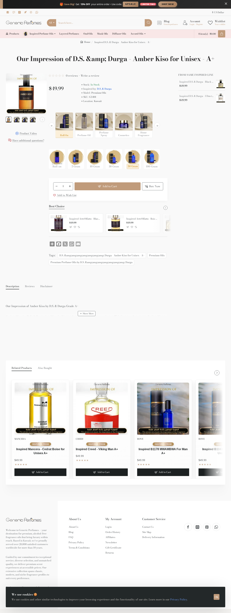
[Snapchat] (14, 12)
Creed (79, 439)
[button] (10, 119)
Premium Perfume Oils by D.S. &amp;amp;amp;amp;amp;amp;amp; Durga (91, 262)
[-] (56, 186)
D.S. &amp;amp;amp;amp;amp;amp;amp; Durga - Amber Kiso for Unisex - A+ (101, 255)
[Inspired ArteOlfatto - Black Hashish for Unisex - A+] (59, 223)
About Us (75, 519)
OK (217, 597)
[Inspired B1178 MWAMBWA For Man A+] (163, 409)
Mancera (20, 439)
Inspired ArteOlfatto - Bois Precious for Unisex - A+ (141, 218)
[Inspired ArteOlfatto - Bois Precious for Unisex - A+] (116, 223)
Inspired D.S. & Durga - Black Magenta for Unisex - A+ (196, 81)
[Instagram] (20, 12)
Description (12, 286)
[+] (70, 186)
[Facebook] (8, 12)
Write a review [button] (90, 76)
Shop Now (168, 4)
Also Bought (45, 368)
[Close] (226, 3)
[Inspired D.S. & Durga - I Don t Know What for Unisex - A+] (220, 98)
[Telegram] (26, 12)
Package (54, 143)
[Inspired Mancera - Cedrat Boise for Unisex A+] (40, 409)
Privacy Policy (178, 599)
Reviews (29, 286)
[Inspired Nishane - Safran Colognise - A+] (173, 223)
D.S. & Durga (104, 88)
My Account (113, 519)
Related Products (22, 368)
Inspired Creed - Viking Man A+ (97, 449)
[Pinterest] (31, 12)
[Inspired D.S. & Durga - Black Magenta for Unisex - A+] (220, 83)
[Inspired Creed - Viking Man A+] (102, 409)
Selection (55, 110)
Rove (140, 439)
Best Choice (57, 206)
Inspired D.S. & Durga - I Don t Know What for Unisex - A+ (196, 96)
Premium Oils (157, 255)
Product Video (28, 133)
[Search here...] (148, 22)
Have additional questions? (28, 140)
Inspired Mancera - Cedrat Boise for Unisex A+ (40, 451)
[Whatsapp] (37, 12)
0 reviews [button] (72, 76)
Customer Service (153, 519)
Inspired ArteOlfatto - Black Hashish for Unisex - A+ (84, 218)
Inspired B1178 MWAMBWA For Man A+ (163, 451)
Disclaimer (46, 286)
